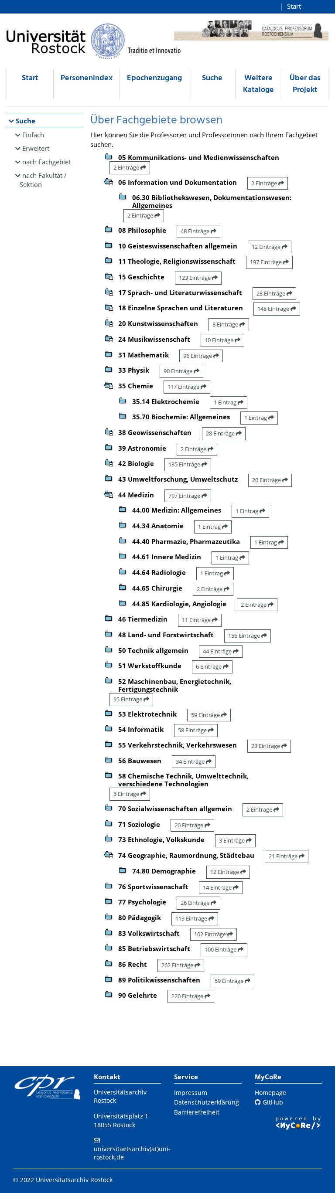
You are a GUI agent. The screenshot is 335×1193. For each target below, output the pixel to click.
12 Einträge (267, 247)
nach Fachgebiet (46, 161)
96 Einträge (198, 356)
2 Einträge (126, 167)
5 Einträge (126, 794)
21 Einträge (284, 856)
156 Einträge (244, 635)
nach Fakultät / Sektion (43, 180)
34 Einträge (191, 761)
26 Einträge (196, 903)
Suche (212, 78)
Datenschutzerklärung (206, 1102)
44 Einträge (218, 651)
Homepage (270, 1092)
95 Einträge (128, 699)
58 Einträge (193, 730)
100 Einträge (221, 949)
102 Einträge (210, 934)
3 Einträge (232, 840)
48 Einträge (196, 231)
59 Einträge (206, 715)
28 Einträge (271, 293)
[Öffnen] (108, 275)
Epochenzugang (154, 78)
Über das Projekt (305, 84)
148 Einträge (274, 309)
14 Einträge (218, 887)
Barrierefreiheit (196, 1112)
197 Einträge (266, 262)
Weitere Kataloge (258, 84)
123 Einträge (195, 278)
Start (294, 6)
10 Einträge (220, 340)
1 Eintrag (226, 402)
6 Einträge (209, 666)
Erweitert (35, 148)
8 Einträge (225, 324)
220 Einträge (188, 996)
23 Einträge (266, 746)
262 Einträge (178, 965)
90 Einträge (179, 371)
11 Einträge (197, 620)
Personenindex (87, 78)
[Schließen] (108, 181)
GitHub (272, 1102)
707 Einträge (185, 496)
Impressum (190, 1092)
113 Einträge (192, 918)
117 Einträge (184, 387)
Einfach (33, 134)
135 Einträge (185, 464)
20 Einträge (267, 480)
